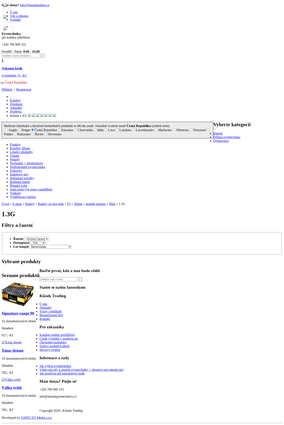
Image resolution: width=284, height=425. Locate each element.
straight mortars (96, 204)
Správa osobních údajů (54, 346)
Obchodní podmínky (53, 342)
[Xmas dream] (12, 342)
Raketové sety (19, 174)
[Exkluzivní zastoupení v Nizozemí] (38, 115)
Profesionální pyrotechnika (27, 167)
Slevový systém (50, 350)
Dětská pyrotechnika (226, 137)
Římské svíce (18, 185)
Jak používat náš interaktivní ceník (62, 373)
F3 (69, 204)
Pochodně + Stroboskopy (26, 163)
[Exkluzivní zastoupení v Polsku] (42, 115)
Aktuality (16, 108)
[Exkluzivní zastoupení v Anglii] (29, 115)
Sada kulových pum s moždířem (31, 189)
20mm (78, 204)
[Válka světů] (11, 379)
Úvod (5, 204)
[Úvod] (10, 96)
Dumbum (16, 104)
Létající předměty (21, 152)
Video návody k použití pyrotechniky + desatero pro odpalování (81, 369)
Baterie (218, 133)
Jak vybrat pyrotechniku (55, 366)
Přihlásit (7, 89)
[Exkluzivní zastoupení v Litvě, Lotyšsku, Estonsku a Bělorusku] (46, 115)
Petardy (15, 159)
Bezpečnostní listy (51, 315)
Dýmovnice (221, 141)
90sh (112, 204)
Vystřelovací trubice (23, 197)
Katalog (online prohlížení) (57, 335)
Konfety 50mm (20, 148)
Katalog (15, 100)
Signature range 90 (18, 313)
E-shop (17, 204)
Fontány (15, 144)
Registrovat (23, 89)
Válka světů (12, 387)
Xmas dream (12, 350)
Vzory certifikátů (51, 311)
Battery (30, 204)
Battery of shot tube (51, 204)
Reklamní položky (22, 178)
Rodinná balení (20, 182)
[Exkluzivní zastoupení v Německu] (33, 115)
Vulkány (15, 193)
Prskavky (16, 170)
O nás (43, 304)
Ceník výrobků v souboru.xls (59, 338)
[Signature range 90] (18, 305)
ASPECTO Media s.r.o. (36, 417)
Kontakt (45, 319)
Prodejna (16, 111)
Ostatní (14, 156)
